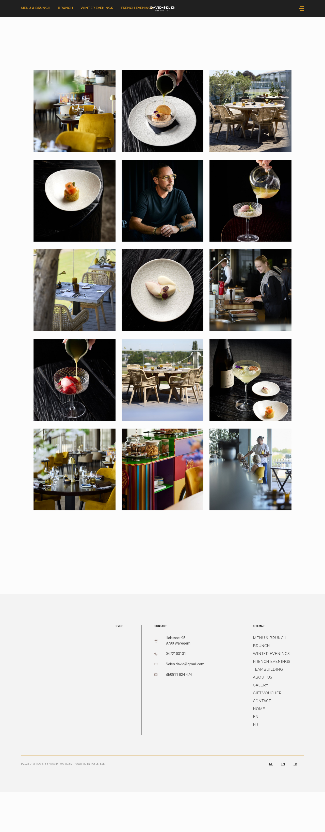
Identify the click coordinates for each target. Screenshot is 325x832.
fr (295, 764)
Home (259, 709)
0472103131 (176, 654)
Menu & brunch (35, 8)
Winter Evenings (96, 8)
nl (271, 764)
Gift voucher (267, 693)
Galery (260, 685)
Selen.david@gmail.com (185, 664)
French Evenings (271, 661)
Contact (262, 701)
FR (255, 724)
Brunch (65, 8)
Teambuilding (268, 669)
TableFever (98, 763)
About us (262, 677)
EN (255, 716)
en (283, 764)
